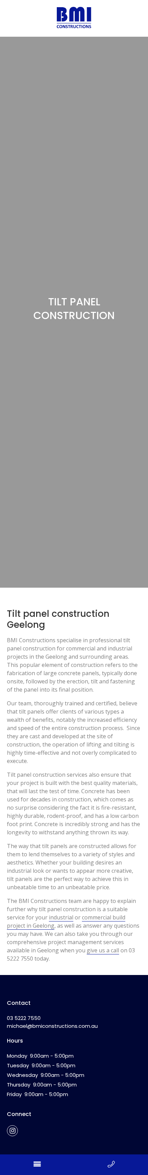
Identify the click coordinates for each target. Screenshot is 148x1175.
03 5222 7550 (24, 1018)
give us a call (103, 950)
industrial (61, 917)
